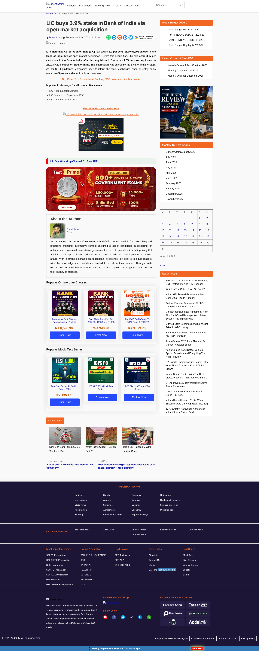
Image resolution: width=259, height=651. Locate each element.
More (127, 5)
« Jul (162, 265)
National (71, 5)
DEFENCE (85, 575)
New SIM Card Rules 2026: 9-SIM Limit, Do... (65, 449)
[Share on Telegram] (114, 37)
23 (207, 236)
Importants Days (140, 514)
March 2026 (172, 178)
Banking (99, 5)
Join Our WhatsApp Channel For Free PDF (73, 161)
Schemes (108, 505)
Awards (107, 500)
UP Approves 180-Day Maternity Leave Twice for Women (186, 385)
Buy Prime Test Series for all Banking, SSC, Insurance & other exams (101, 79)
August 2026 (180, 152)
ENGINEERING (88, 579)
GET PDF (197, 648)
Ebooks (187, 570)
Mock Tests (188, 555)
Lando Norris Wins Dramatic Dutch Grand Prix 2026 (184, 393)
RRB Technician (123, 555)
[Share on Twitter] (130, 37)
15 (200, 230)
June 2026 (171, 162)
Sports (106, 495)
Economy (136, 510)
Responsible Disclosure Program (171, 638)
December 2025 (174, 194)
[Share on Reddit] (119, 37)
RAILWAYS (85, 565)
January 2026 (173, 188)
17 (163, 236)
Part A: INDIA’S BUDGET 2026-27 (186, 35)
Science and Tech (169, 505)
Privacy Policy (248, 638)
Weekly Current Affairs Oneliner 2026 (187, 65)
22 (200, 236)
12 (178, 230)
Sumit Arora (55, 37)
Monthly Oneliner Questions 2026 (185, 75)
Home (49, 13)
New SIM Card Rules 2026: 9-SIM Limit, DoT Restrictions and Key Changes (187, 282)
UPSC (83, 584)
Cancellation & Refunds (203, 638)
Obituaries (165, 495)
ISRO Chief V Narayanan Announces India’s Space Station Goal (185, 411)
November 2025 (174, 199)
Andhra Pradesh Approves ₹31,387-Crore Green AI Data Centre (185, 305)
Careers (162, 569)
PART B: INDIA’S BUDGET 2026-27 (187, 40)
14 (192, 230)
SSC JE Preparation (56, 570)
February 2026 (173, 183)
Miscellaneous (167, 510)
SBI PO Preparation (56, 555)
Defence (136, 500)
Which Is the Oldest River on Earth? (101, 449)
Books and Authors (112, 514)
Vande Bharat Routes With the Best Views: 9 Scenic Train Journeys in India (186, 376)
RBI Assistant (53, 579)
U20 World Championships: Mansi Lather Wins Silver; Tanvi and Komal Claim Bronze (187, 365)
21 (192, 236)
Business (136, 495)
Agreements (109, 510)
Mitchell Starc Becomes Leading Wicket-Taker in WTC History (187, 326)
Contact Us (154, 560)
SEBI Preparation (55, 565)
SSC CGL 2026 (122, 565)
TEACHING (86, 570)
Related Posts (55, 420)
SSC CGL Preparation (57, 575)
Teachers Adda (82, 529)
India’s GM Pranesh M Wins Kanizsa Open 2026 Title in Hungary (185, 296)
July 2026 (171, 157)
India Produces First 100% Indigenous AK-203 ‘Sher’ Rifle (186, 334)
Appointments (82, 510)
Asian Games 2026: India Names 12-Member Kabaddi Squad (185, 343)
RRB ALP (119, 560)
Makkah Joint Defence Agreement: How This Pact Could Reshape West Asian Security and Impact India (187, 315)
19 (178, 236)
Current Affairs (139, 529)
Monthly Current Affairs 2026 (183, 70)
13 (185, 230)
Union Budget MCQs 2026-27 (183, 29)
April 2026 (171, 173)
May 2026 (171, 167)
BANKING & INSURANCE (93, 555)
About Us (153, 555)
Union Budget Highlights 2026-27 (185, 45)
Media (152, 565)
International (85, 5)
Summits (136, 505)
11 (170, 230)
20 (185, 236)
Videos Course (190, 565)
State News (80, 505)
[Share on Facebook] (125, 37)
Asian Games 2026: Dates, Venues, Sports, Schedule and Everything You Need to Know (185, 353)
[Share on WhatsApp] (108, 37)
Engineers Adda (168, 529)
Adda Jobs (108, 529)
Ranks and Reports (170, 500)
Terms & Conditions (228, 638)
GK (117, 5)
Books (186, 575)
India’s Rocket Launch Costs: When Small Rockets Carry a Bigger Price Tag (187, 402)
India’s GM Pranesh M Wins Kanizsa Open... (136, 449)
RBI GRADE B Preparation (59, 584)
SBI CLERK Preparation (58, 560)
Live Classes (189, 560)
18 (170, 236)
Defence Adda (139, 534)
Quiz (137, 5)
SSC (82, 560)
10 (163, 230)
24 (163, 242)
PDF (108, 5)
